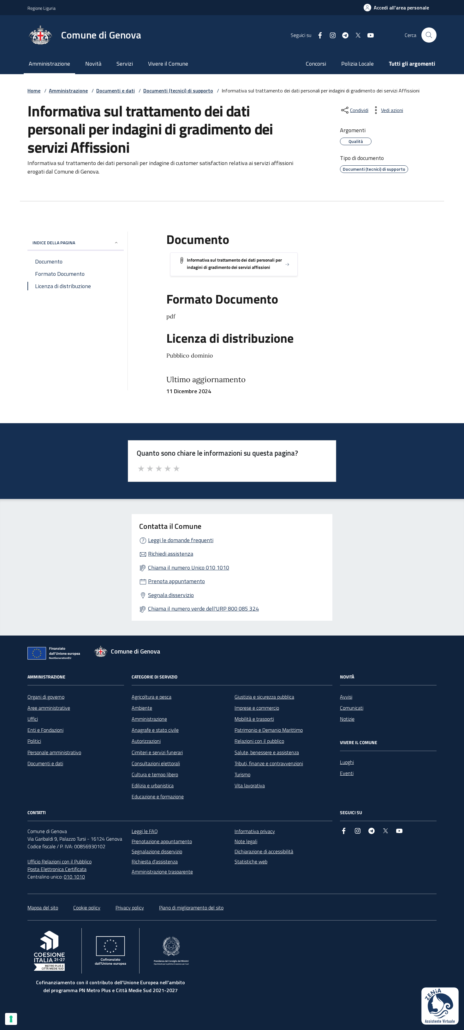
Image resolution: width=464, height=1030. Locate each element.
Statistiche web (251, 861)
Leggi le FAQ (145, 831)
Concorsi (316, 63)
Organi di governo (45, 697)
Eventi (347, 773)
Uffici (32, 719)
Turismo (242, 774)
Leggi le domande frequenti (180, 540)
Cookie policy (86, 907)
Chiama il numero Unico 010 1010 (188, 567)
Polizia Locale (357, 63)
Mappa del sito (42, 907)
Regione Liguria (41, 8)
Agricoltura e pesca (151, 697)
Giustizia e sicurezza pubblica (264, 697)
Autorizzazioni (146, 741)
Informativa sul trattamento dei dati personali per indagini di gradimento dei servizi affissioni (234, 263)
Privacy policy (130, 907)
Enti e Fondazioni (45, 730)
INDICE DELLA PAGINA (54, 242)
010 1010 (74, 876)
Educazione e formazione (158, 796)
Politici (34, 741)
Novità (93, 63)
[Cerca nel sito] (429, 35)
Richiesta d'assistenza (155, 861)
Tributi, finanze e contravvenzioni (269, 763)
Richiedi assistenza (170, 553)
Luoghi (347, 762)
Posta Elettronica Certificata (56, 869)
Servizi (124, 63)
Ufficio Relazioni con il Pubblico (59, 861)
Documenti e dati (115, 90)
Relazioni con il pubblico (259, 741)
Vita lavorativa (250, 785)
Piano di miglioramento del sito (191, 907)
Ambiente (142, 708)
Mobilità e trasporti (254, 719)
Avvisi (346, 697)
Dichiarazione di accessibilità (264, 851)
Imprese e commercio (257, 708)
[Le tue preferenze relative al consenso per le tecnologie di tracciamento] (11, 1019)
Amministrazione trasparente (162, 871)
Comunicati (351, 708)
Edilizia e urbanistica (153, 785)
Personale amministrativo (54, 752)
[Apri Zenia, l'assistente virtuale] (440, 1006)
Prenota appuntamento (176, 581)
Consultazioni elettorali (156, 763)
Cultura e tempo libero (155, 774)
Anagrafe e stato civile (155, 730)
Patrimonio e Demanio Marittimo (269, 730)
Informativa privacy (255, 831)
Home (33, 90)
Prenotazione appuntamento (162, 841)
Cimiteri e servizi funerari (157, 752)
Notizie (347, 719)
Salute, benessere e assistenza (267, 752)
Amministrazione (49, 63)
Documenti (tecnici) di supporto (178, 90)
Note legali (246, 841)
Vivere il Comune (168, 63)
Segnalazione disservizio (157, 851)
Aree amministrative (48, 708)
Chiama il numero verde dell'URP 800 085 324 (203, 608)
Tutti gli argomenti (412, 63)
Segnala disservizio (171, 595)
